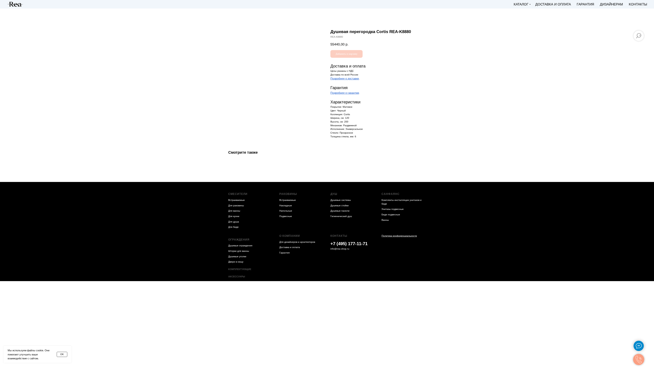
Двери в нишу (235, 261)
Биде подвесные (391, 214)
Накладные (285, 205)
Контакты (638, 4)
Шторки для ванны (238, 251)
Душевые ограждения (240, 245)
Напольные (285, 210)
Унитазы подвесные (393, 209)
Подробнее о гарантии (344, 92)
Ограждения (239, 239)
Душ (333, 194)
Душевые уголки (237, 256)
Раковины (288, 194)
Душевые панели (339, 210)
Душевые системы (340, 200)
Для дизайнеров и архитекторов (297, 242)
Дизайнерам (611, 4)
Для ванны (234, 210)
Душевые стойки (339, 205)
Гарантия (585, 4)
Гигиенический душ (341, 216)
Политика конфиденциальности (399, 235)
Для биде (233, 227)
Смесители (237, 194)
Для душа (233, 221)
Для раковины (236, 205)
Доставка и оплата (553, 4)
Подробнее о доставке (344, 78)
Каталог (521, 4)
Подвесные (285, 216)
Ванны (385, 220)
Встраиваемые (236, 200)
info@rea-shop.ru (339, 248)
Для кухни (233, 216)
